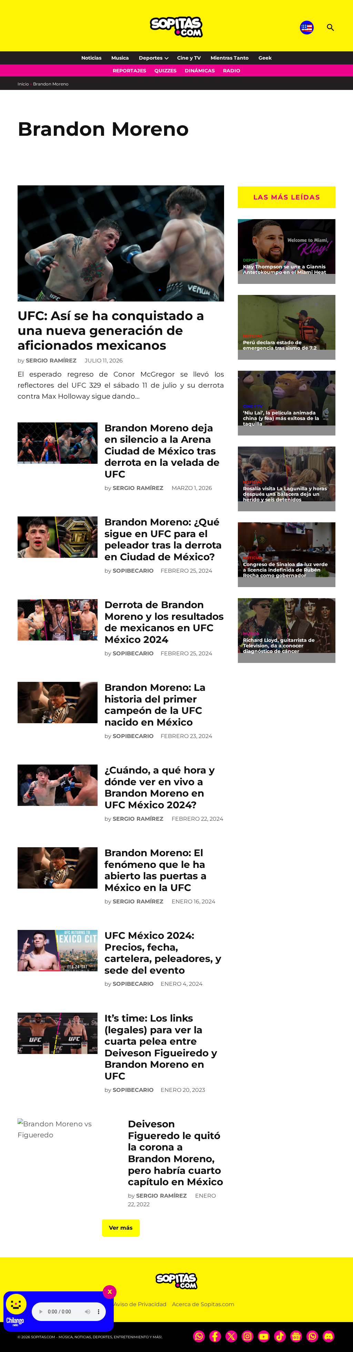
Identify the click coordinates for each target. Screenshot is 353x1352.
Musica (120, 58)
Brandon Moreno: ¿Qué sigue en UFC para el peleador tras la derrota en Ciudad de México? (163, 539)
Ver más (121, 1228)
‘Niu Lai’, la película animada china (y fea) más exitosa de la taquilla (281, 418)
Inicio (23, 83)
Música (251, 634)
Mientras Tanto (230, 58)
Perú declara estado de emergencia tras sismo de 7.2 (279, 345)
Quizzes (165, 71)
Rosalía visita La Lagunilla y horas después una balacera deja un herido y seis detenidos (285, 494)
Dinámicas (200, 71)
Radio (231, 71)
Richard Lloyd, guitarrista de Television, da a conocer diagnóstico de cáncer (279, 645)
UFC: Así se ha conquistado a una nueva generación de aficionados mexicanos (111, 330)
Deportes (150, 58)
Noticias (91, 58)
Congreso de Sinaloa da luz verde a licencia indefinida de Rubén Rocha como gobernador (285, 569)
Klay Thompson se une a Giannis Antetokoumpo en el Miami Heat (284, 269)
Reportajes (129, 71)
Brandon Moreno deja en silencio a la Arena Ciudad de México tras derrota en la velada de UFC (162, 451)
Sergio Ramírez (51, 360)
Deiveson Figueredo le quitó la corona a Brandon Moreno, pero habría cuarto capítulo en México (175, 1153)
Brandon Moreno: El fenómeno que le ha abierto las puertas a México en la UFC (155, 870)
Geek (265, 58)
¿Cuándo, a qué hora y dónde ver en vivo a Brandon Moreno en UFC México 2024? (159, 787)
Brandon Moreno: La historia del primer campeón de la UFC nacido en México (154, 705)
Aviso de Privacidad (140, 1304)
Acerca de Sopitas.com (203, 1304)
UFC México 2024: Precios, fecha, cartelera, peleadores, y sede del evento (162, 953)
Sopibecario (133, 570)
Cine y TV (189, 58)
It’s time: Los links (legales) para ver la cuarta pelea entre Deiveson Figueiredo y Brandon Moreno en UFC (160, 1047)
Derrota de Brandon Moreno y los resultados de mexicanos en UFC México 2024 (164, 622)
